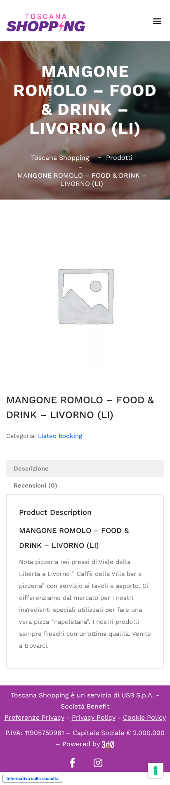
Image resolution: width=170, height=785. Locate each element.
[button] (157, 21)
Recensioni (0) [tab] (35, 485)
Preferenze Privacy (34, 717)
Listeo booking (60, 436)
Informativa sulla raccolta (33, 778)
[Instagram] (98, 763)
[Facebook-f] (72, 763)
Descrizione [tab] (31, 468)
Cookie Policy (144, 717)
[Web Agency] (108, 744)
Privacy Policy (94, 717)
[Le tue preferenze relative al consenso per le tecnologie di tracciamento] (155, 770)
